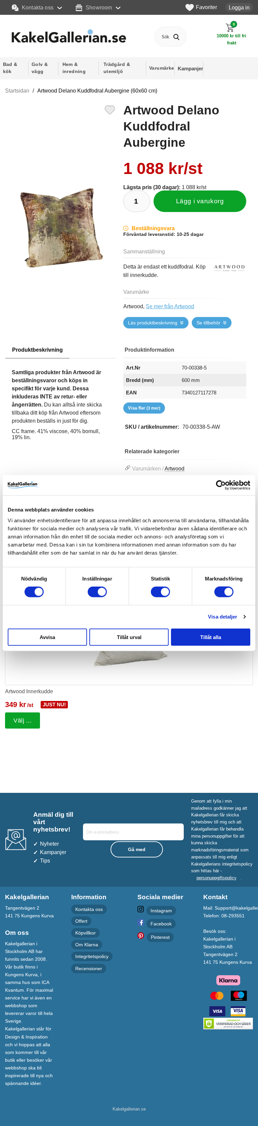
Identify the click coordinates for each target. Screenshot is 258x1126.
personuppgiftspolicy (216, 877)
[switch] (97, 592)
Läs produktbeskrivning (152, 322)
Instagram (161, 910)
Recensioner (88, 968)
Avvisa (47, 637)
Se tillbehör (208, 322)
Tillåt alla (210, 637)
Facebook (161, 923)
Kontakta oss (37, 7)
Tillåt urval (129, 637)
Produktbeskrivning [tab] (37, 350)
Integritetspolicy (92, 956)
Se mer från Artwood (170, 306)
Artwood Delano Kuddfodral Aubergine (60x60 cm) (97, 91)
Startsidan (17, 91)
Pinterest (160, 937)
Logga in (239, 7)
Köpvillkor (85, 933)
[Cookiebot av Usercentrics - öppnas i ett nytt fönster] (220, 485)
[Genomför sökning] (176, 37)
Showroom (99, 7)
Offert (81, 921)
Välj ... (22, 720)
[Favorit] (110, 109)
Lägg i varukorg (200, 201)
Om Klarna (86, 944)
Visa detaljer (222, 617)
